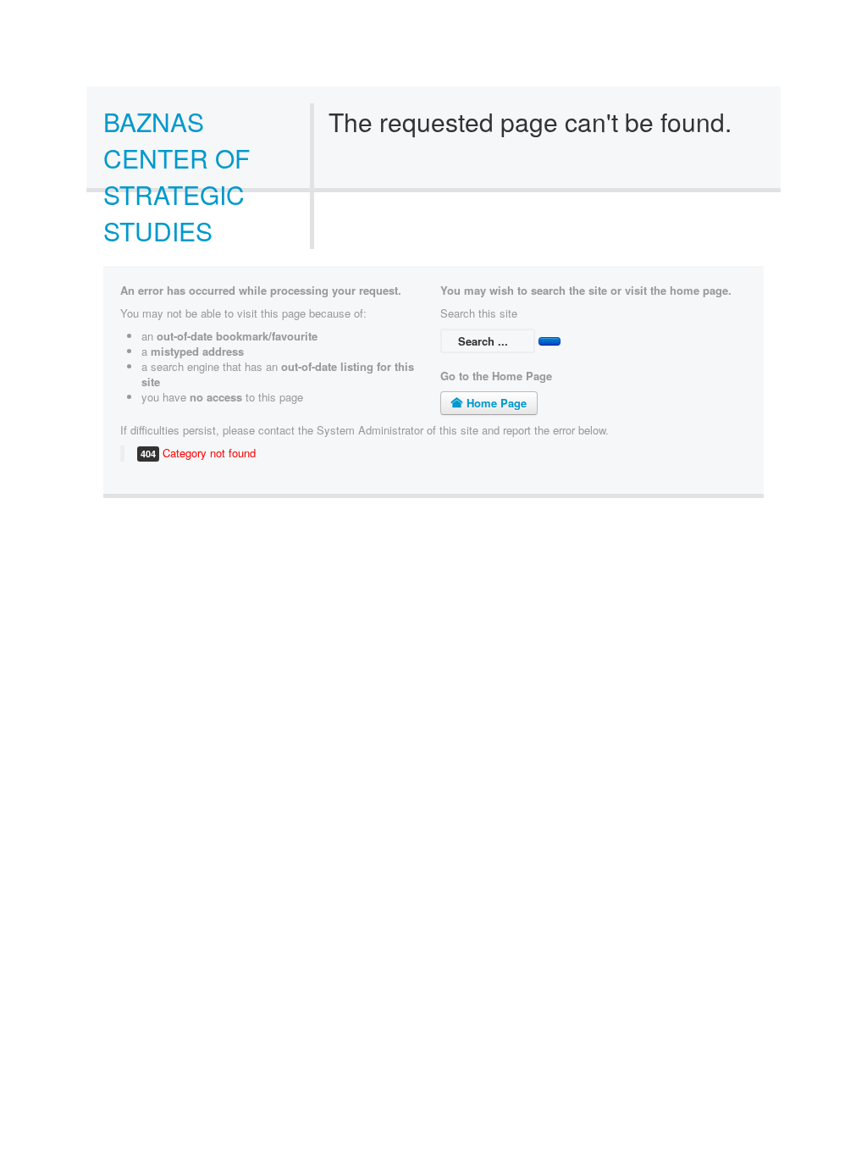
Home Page (495, 403)
